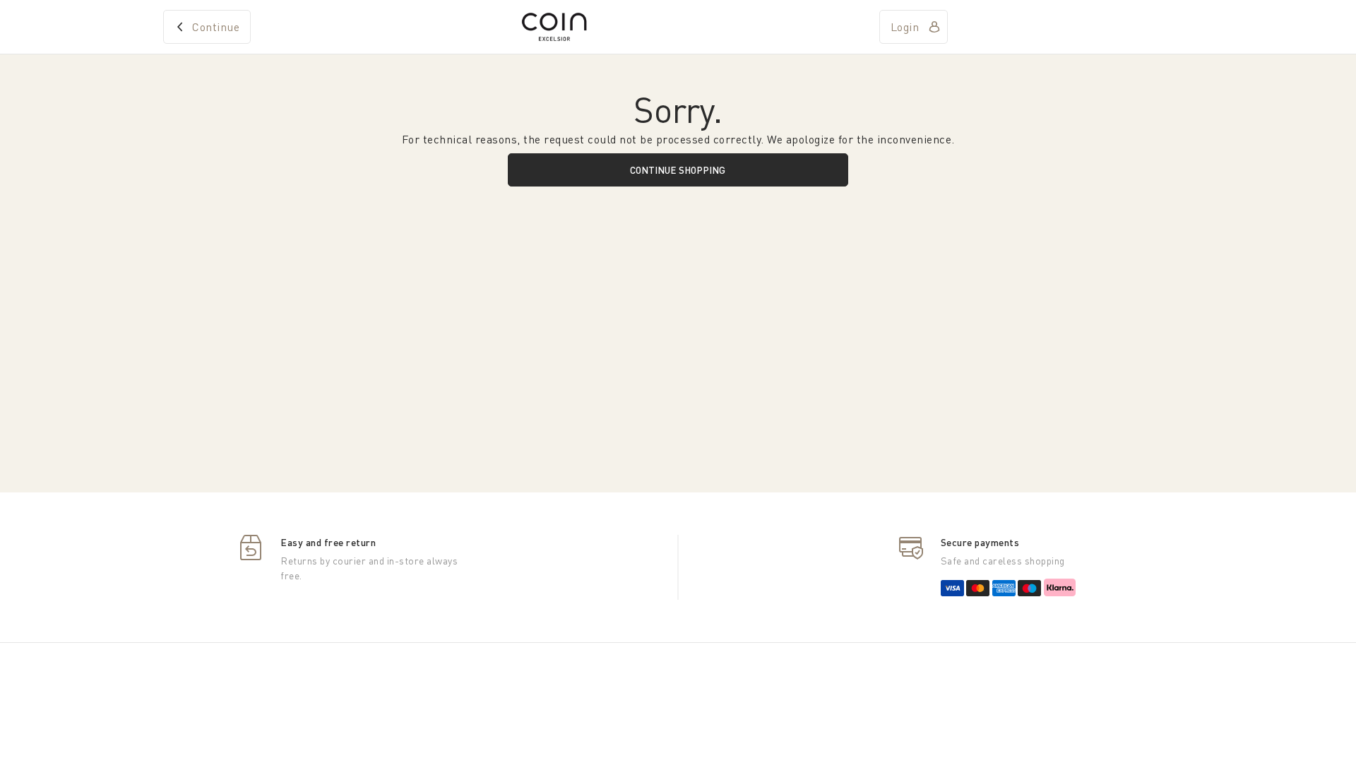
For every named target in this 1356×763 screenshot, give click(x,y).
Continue (215, 27)
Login (905, 27)
